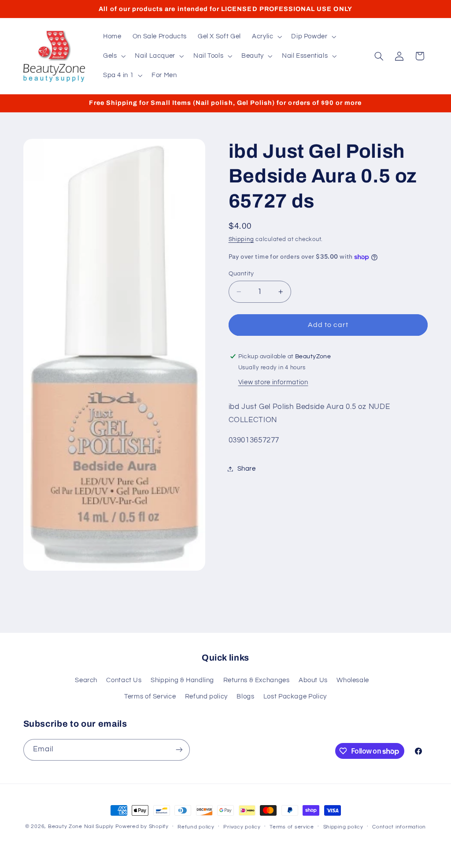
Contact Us (123, 680)
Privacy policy (241, 827)
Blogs (245, 696)
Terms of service (292, 827)
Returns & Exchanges (256, 680)
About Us (313, 680)
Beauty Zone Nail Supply (81, 826)
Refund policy (206, 696)
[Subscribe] (179, 750)
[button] (265, 36)
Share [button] (246, 468)
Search (86, 680)
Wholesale (352, 680)
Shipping (241, 239)
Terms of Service (150, 696)
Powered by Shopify (142, 826)
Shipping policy (343, 827)
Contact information (399, 827)
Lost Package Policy (295, 696)
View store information (273, 382)
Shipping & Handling (182, 680)
